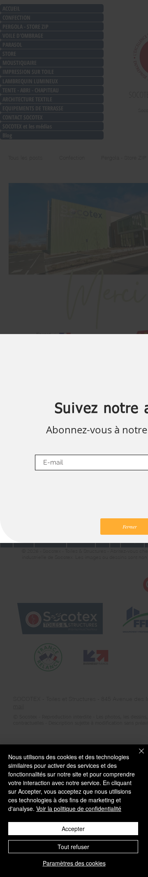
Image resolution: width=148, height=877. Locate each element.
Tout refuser (73, 847)
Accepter (73, 828)
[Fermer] (136, 756)
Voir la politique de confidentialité (78, 808)
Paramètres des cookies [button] (74, 863)
